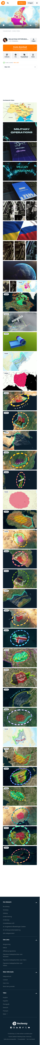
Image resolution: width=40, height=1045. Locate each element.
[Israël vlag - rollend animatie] (19, 392)
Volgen (34, 41)
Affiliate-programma (9, 1002)
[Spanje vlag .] (19, 827)
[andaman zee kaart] (19, 748)
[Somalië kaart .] (19, 451)
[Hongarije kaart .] (19, 768)
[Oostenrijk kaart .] (19, 847)
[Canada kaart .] (13, 337)
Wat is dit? (16, 62)
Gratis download (20, 48)
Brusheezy (6, 957)
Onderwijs (6, 971)
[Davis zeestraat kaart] (19, 412)
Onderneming (7, 967)
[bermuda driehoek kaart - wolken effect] (19, 372)
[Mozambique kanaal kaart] (19, 649)
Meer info (7, 66)
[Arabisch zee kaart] (19, 491)
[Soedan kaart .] (19, 550)
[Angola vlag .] (19, 471)
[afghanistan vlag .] (19, 728)
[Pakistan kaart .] (19, 708)
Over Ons (6, 1036)
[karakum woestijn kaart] (19, 807)
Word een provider (9, 1040)
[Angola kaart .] (19, 629)
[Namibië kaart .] (19, 609)
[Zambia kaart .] (19, 511)
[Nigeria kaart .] (19, 866)
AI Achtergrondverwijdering (11, 981)
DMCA (5, 998)
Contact (5, 1033)
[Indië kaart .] (19, 432)
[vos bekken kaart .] (19, 787)
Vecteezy (5, 961)
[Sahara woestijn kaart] (19, 570)
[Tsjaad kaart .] (19, 590)
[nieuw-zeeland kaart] (19, 530)
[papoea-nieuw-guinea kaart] (19, 906)
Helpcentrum (7, 1030)
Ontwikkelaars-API (8, 974)
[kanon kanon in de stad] (8, 210)
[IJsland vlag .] (19, 689)
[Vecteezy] (3, 3)
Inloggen (30, 3)
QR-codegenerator (9, 984)
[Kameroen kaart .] (19, 669)
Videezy (5, 964)
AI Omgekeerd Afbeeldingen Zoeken (14, 977)
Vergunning (6, 995)
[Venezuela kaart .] (19, 886)
